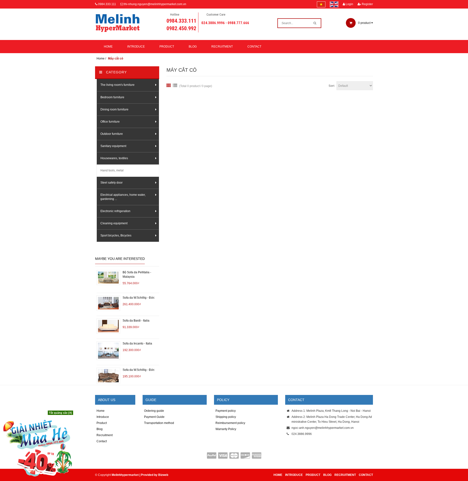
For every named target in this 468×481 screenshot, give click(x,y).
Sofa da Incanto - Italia (137, 343)
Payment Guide (154, 417)
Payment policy (225, 410)
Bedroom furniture (112, 97)
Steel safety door (111, 182)
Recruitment (222, 46)
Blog (193, 46)
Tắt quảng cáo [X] (60, 412)
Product (166, 46)
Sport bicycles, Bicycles (115, 235)
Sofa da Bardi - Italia (136, 320)
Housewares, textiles (114, 158)
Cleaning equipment (113, 223)
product (364, 23)
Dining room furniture (114, 109)
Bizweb (163, 475)
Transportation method (159, 423)
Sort (331, 86)
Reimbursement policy (230, 423)
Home (108, 46)
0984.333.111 (107, 4)
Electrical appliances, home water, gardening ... (123, 197)
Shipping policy (225, 417)
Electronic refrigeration (115, 211)
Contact (254, 46)
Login (349, 4)
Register (367, 4)
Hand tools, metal (112, 170)
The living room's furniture (117, 85)
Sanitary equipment (113, 146)
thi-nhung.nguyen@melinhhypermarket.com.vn (155, 4)
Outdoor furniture (111, 134)
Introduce (136, 46)
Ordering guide (154, 410)
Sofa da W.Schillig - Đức (139, 297)
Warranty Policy (225, 429)
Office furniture (110, 121)
